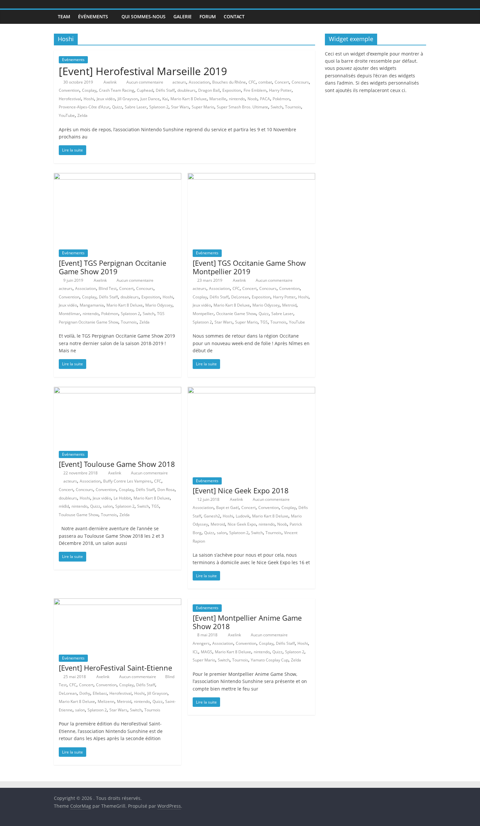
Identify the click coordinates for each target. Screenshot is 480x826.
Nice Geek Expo (242, 524)
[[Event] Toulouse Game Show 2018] (117, 390)
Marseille (217, 99)
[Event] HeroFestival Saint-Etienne (115, 668)
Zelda (82, 115)
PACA (265, 99)
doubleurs (186, 90)
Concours (300, 82)
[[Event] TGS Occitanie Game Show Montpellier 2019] (251, 177)
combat (265, 82)
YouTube (67, 115)
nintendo (237, 99)
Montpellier (203, 313)
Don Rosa (166, 489)
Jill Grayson (128, 99)
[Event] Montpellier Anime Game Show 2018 (247, 622)
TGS (264, 322)
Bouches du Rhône (229, 82)
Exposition (231, 90)
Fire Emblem (255, 90)
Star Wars (180, 107)
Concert (282, 82)
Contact (234, 16)
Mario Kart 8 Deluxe (188, 99)
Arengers (201, 643)
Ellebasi (100, 693)
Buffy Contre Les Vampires (127, 481)
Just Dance (150, 99)
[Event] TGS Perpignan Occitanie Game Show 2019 (112, 267)
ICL (195, 652)
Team (64, 16)
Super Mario (203, 107)
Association (199, 82)
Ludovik (242, 516)
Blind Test (108, 288)
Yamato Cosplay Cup (269, 660)
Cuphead (145, 90)
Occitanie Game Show (236, 313)
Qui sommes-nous (143, 16)
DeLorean (240, 297)
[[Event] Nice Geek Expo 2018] (251, 390)
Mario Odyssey (158, 305)
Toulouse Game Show (78, 514)
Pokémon (281, 99)
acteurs (179, 82)
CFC (252, 82)
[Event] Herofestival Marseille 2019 (143, 71)
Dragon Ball (209, 90)
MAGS (206, 652)
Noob (252, 99)
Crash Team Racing (116, 90)
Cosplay (89, 90)
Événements (93, 16)
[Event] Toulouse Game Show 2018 (117, 464)
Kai (165, 99)
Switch (276, 107)
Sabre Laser (136, 107)
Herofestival (70, 99)
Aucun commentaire (144, 82)
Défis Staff (165, 90)
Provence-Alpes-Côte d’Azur (84, 107)
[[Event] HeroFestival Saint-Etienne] (117, 602)
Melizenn (106, 701)
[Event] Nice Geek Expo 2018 (241, 490)
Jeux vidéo (106, 99)
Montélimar (69, 313)
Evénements (73, 59)
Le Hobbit (122, 498)
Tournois (293, 107)
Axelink (111, 82)
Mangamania (92, 305)
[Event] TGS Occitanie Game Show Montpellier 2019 (249, 267)
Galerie (182, 16)
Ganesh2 (212, 516)
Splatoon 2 (158, 107)
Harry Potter (280, 90)
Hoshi (89, 99)
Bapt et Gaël (227, 507)
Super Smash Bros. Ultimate (242, 107)
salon (108, 506)
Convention (69, 90)
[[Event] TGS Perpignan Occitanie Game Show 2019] (117, 177)
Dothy (84, 693)
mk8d (64, 506)
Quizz (117, 107)
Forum (208, 16)
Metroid (289, 305)
